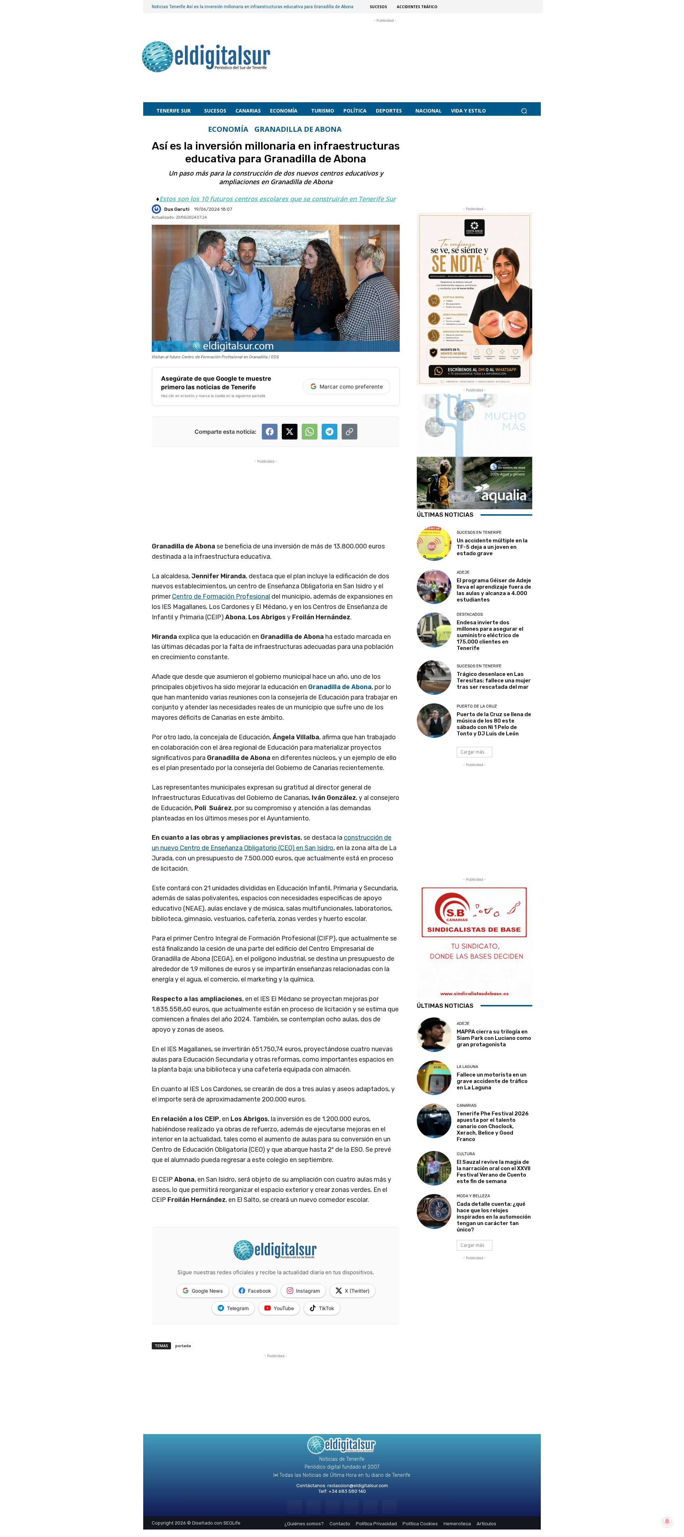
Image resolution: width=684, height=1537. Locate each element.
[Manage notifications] (667, 1521)
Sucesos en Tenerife (479, 533)
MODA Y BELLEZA (473, 1196)
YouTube (284, 1308)
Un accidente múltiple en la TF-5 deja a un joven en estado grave (492, 547)
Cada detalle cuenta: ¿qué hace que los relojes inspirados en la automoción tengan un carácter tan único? (494, 1217)
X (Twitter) (357, 1291)
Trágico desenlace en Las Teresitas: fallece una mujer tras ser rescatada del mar (494, 680)
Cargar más (472, 752)
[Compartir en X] (289, 431)
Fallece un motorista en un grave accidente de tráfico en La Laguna (492, 1081)
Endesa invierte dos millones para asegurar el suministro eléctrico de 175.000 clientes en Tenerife (490, 635)
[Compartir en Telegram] (329, 431)
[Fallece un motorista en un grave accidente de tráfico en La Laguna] (434, 1078)
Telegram (238, 1308)
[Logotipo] (206, 57)
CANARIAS (466, 1106)
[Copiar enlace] (349, 431)
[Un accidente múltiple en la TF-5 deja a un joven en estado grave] (434, 543)
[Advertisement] (385, 53)
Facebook (259, 1291)
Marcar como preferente (351, 386)
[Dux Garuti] (157, 209)
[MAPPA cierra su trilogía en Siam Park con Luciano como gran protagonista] (434, 1034)
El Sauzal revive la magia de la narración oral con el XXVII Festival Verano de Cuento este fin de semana (493, 1171)
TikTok (326, 1308)
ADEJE (463, 572)
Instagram (308, 1291)
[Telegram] (333, 1507)
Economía (228, 129)
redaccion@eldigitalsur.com (357, 1485)
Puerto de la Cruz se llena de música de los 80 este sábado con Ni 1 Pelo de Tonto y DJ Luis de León (494, 724)
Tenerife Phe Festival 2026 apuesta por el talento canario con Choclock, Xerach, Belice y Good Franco (493, 1126)
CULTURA (466, 1154)
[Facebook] (294, 1507)
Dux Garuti (177, 209)
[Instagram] (314, 1507)
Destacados (470, 614)
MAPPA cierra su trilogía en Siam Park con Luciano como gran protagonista (494, 1038)
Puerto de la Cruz (477, 706)
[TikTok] (351, 1507)
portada (183, 1345)
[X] (370, 1507)
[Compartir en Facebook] (270, 431)
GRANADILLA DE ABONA (298, 129)
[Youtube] (389, 1507)
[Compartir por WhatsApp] (309, 431)
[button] (523, 111)
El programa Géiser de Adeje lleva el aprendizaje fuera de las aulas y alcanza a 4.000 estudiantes (494, 590)
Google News (207, 1291)
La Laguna (467, 1067)
